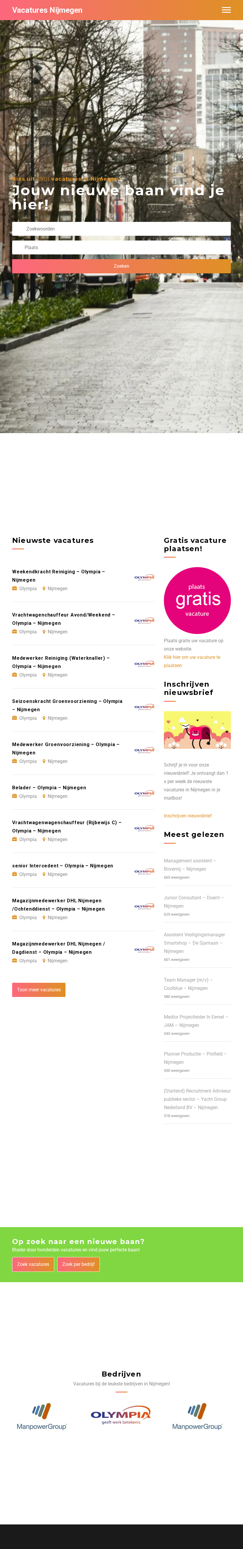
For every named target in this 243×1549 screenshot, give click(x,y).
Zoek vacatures (33, 1264)
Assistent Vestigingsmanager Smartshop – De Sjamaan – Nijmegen (194, 943)
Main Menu (226, 10)
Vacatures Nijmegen (47, 10)
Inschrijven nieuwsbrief (188, 816)
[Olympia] (44, 1416)
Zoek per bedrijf (78, 1264)
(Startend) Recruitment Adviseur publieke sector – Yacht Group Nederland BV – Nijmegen (197, 1099)
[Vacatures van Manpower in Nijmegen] (119, 1416)
